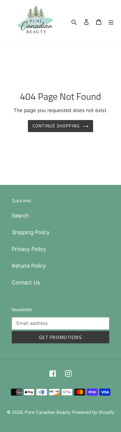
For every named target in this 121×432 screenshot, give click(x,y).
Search (20, 215)
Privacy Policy (29, 249)
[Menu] (111, 21)
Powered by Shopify (93, 412)
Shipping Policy (31, 232)
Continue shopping (56, 125)
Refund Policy (29, 266)
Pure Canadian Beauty (48, 412)
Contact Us (26, 282)
